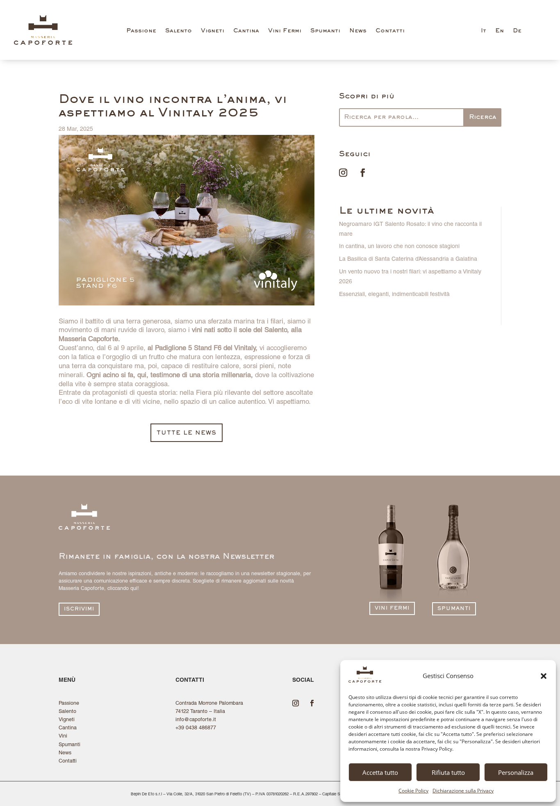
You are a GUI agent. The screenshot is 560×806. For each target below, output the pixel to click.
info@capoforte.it (195, 720)
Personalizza (515, 772)
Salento (178, 31)
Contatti (390, 31)
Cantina (246, 31)
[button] (544, 676)
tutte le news (186, 433)
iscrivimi (79, 609)
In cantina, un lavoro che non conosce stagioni (399, 247)
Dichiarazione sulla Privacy (463, 790)
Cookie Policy (413, 790)
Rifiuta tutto (448, 772)
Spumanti (325, 31)
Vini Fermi (284, 31)
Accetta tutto (380, 772)
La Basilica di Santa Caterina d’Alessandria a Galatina (408, 259)
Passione (141, 31)
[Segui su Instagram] (343, 172)
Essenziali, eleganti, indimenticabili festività (394, 295)
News (358, 31)
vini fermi (392, 608)
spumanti (454, 609)
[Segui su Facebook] (363, 172)
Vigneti (212, 31)
